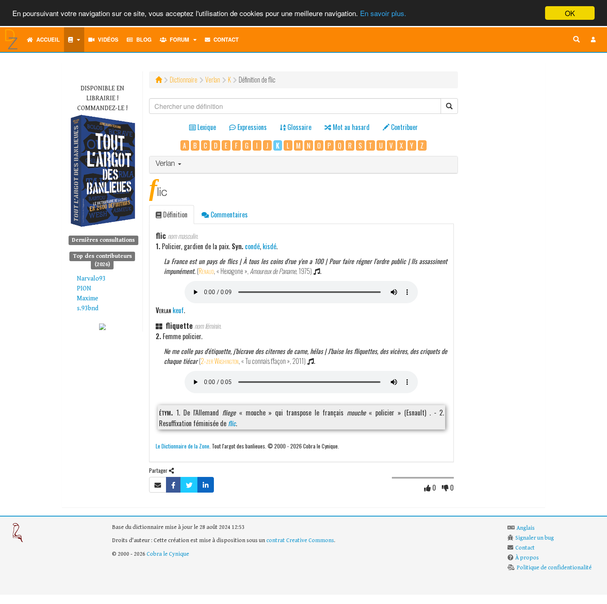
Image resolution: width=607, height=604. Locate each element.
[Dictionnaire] (74, 39)
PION (84, 289)
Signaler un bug (534, 538)
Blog (142, 39)
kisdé (269, 246)
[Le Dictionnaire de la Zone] (102, 326)
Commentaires (228, 214)
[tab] (303, 164)
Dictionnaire (183, 80)
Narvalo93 (91, 279)
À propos (527, 557)
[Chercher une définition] (576, 39)
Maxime (87, 298)
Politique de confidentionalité (554, 567)
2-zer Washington (220, 361)
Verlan (212, 80)
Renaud (206, 271)
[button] (593, 39)
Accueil (46, 39)
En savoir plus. (383, 13)
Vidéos (107, 39)
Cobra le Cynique (168, 554)
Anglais (526, 528)
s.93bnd (87, 308)
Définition (174, 214)
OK (570, 13)
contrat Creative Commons (300, 540)
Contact (224, 39)
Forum (177, 39)
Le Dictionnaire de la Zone (182, 445)
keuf (178, 310)
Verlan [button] (166, 164)
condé (252, 246)
